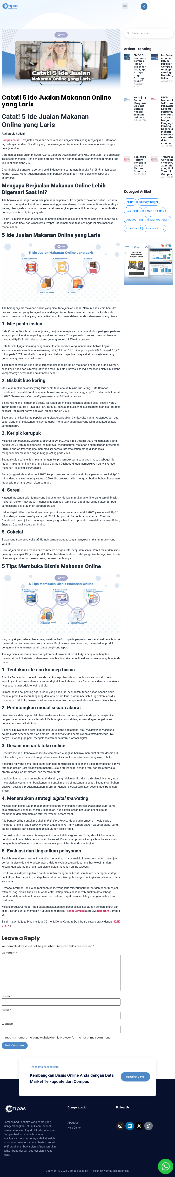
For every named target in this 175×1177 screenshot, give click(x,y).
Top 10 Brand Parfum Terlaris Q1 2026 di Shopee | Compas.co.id (143, 164)
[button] (125, 6)
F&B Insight (133, 211)
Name (7, 996)
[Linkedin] (129, 1126)
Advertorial (133, 228)
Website (7, 1023)
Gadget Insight (136, 220)
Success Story (154, 228)
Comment (10, 953)
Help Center (74, 1127)
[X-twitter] (139, 1126)
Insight (130, 202)
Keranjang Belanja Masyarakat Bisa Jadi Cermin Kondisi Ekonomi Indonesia (141, 107)
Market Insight (160, 220)
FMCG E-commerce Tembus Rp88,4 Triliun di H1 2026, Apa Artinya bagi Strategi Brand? (140, 68)
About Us (73, 1122)
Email (6, 1010)
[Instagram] (120, 1126)
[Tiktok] (148, 1126)
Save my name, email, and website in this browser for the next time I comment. (58, 1037)
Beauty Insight (148, 202)
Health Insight (154, 211)
